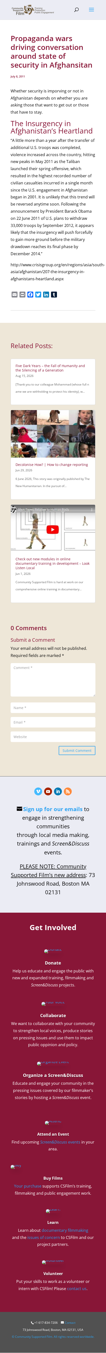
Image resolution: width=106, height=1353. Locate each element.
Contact (70, 1323)
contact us (77, 1288)
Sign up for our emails (53, 809)
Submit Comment (77, 750)
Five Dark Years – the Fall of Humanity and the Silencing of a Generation (50, 367)
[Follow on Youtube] (48, 791)
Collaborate (53, 1015)
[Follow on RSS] (68, 791)
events (60, 1142)
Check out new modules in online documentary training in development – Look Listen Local (52, 563)
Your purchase (27, 1186)
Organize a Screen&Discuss (53, 1075)
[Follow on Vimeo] (38, 791)
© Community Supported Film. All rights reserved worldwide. (53, 1337)
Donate (53, 963)
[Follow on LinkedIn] (58, 791)
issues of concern (43, 1237)
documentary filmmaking (65, 1230)
